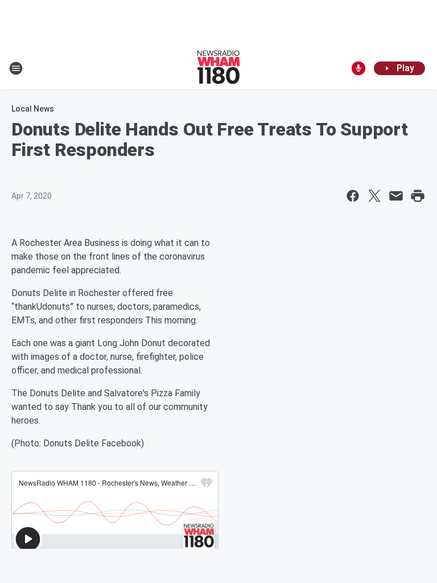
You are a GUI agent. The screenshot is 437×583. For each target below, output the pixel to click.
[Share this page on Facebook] (353, 196)
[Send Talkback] (358, 68)
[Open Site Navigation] (16, 68)
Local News (32, 108)
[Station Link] (218, 68)
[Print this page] (418, 196)
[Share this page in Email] (396, 196)
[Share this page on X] (374, 196)
